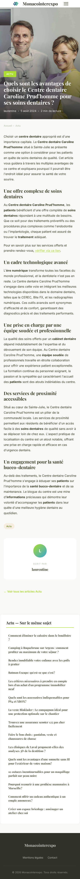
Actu (9, 74)
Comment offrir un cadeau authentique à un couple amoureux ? (36, 798)
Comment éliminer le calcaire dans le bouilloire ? (39, 637)
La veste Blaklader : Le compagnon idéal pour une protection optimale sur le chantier (38, 712)
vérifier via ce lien (47, 250)
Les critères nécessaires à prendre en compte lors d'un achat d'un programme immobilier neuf (37, 685)
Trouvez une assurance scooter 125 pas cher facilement (36, 724)
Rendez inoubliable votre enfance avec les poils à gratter (39, 662)
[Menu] (66, 4)
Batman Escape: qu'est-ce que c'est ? (31, 672)
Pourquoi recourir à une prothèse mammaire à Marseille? (38, 786)
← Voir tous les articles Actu (23, 591)
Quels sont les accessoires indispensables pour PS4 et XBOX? (38, 699)
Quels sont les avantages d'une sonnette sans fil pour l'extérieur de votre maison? (39, 761)
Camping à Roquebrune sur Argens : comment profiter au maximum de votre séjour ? (38, 650)
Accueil (8, 125)
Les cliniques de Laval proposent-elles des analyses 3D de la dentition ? (36, 749)
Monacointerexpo (40, 4)
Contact (52, 857)
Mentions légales (33, 857)
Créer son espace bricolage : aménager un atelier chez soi (35, 811)
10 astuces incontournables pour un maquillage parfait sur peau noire (39, 774)
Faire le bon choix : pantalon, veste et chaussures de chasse (32, 736)
